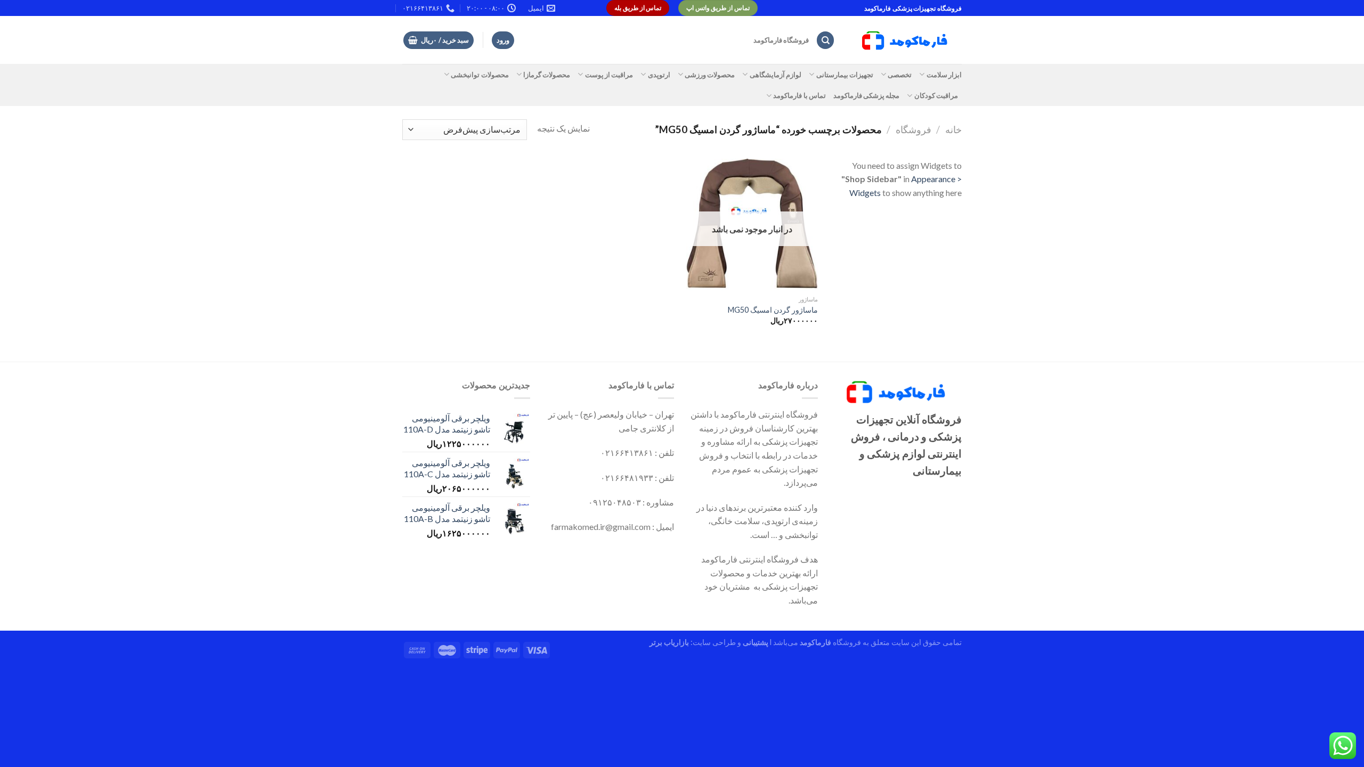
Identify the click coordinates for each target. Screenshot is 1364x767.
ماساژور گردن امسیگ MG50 (773, 309)
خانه (953, 129)
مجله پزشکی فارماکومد (866, 95)
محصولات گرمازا (546, 74)
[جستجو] (825, 40)
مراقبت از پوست (609, 74)
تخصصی (900, 74)
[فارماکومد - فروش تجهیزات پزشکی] (906, 40)
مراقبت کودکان (936, 95)
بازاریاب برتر (669, 642)
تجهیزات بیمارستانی (844, 74)
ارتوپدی (659, 74)
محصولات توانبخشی (479, 74)
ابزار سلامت (944, 74)
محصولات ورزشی (710, 74)
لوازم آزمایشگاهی (775, 74)
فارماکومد (815, 642)
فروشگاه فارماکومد (781, 40)
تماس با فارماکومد (799, 95)
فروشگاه (913, 129)
